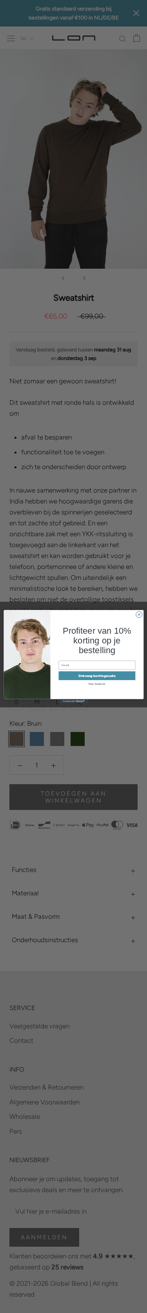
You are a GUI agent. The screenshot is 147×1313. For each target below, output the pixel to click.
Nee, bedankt (96, 683)
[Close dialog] (139, 614)
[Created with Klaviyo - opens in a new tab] (73, 701)
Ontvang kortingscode (97, 675)
